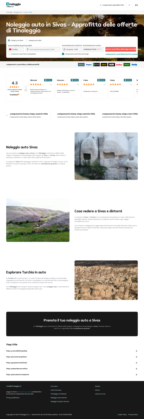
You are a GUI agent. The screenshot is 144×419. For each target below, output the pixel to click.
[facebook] (8, 408)
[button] (26, 87)
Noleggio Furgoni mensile (60, 401)
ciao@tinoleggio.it (13, 386)
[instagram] (20, 408)
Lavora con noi (100, 394)
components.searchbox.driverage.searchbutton (120, 49)
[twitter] (14, 408)
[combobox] (16, 49)
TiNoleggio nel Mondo (58, 394)
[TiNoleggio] (13, 5)
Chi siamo (54, 386)
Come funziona (56, 390)
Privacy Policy (133, 415)
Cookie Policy (122, 415)
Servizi (97, 390)
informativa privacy (24, 392)
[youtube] (26, 408)
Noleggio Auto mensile (59, 398)
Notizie (97, 386)
